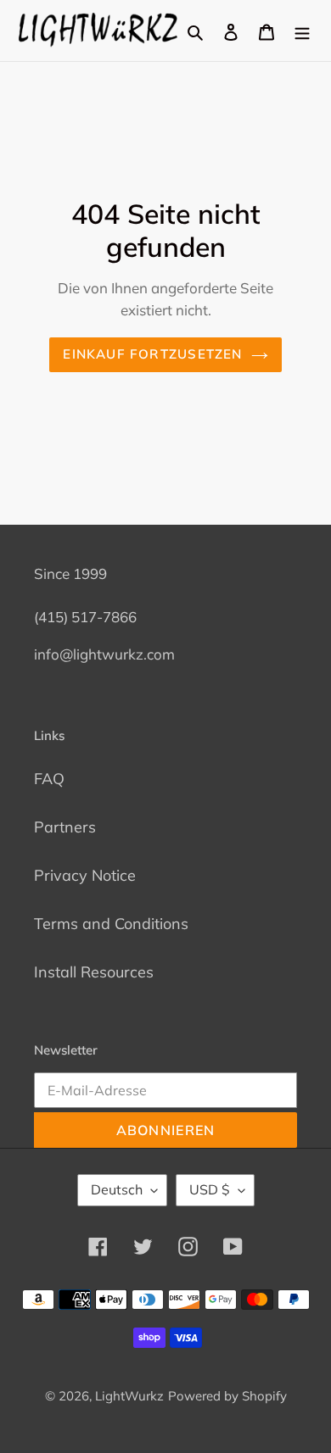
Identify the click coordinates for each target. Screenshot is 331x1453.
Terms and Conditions (111, 923)
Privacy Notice (85, 875)
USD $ (209, 1189)
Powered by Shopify (227, 1396)
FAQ (49, 778)
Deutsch (117, 1189)
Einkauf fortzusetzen (152, 354)
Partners (65, 827)
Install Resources (94, 972)
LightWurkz (129, 1396)
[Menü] (302, 31)
